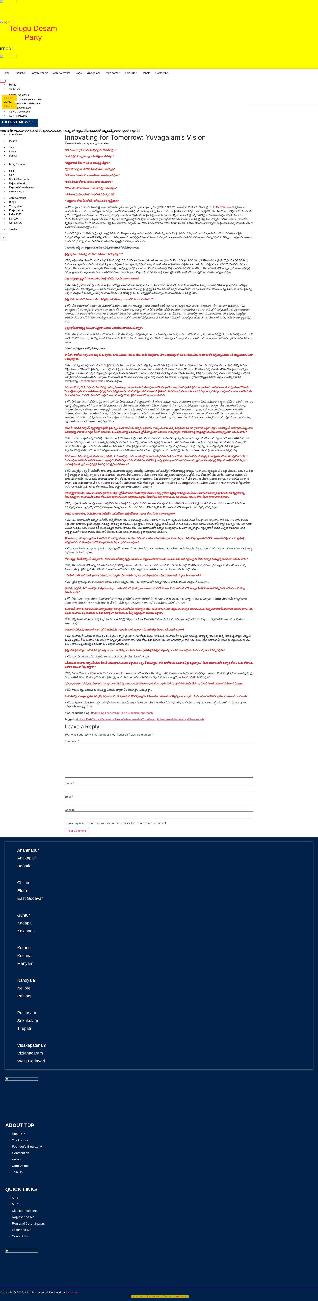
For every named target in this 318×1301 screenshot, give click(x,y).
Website (70, 809)
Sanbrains (72, 1292)
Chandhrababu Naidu (92, 380)
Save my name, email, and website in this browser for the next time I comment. (117, 823)
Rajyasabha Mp (17, 183)
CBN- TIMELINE (18, 115)
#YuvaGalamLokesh (127, 719)
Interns (13, 151)
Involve (13, 140)
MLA (11, 171)
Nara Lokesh (16, 119)
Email (69, 796)
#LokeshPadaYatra (87, 719)
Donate (146, 73)
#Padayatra (106, 719)
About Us (20, 73)
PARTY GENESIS (19, 95)
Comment (72, 741)
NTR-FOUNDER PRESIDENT (25, 99)
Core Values (15, 134)
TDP (95, 226)
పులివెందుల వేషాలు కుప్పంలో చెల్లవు (63, 131)
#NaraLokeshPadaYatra (171, 719)
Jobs (11, 147)
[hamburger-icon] (3, 81)
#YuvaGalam (148, 719)
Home (6, 73)
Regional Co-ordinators (21, 187)
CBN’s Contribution (19, 111)
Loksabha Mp (16, 191)
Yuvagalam (93, 73)
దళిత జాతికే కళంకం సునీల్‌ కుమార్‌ (19, 131)
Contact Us (161, 73)
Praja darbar (112, 73)
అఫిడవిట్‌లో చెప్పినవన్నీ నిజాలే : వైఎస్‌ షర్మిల (111, 131)
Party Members (39, 73)
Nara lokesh (227, 207)
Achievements (61, 73)
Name (69, 783)
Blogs (78, 73)
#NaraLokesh (195, 719)
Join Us (13, 229)
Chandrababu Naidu (20, 107)
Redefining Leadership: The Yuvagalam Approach (122, 713)
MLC (11, 175)
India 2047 (130, 73)
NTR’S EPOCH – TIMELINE (24, 103)
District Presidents (19, 179)
